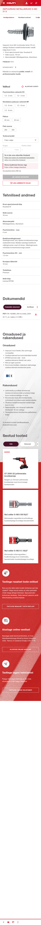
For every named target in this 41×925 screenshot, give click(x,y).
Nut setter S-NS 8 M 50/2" (16, 514)
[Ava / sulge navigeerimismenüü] (3, 3)
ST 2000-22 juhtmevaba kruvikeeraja (15, 474)
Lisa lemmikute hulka (22, 183)
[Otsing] (36, 3)
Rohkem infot (8, 67)
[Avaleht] (11, 3)
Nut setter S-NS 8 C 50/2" (16, 550)
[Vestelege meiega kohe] (13, 922)
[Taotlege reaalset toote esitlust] (8, 922)
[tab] (8, 17)
